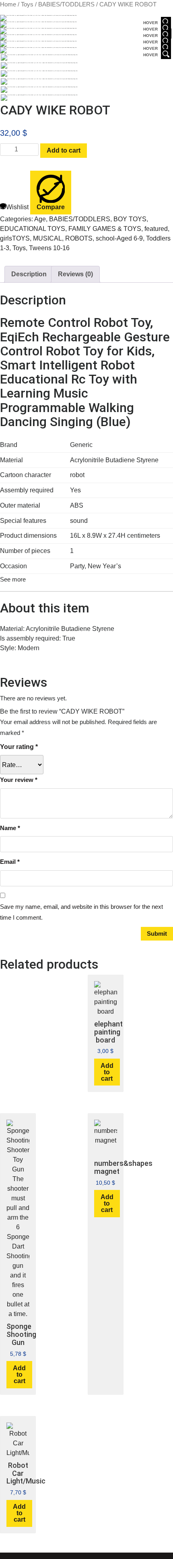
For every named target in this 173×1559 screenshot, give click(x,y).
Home (8, 4)
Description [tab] (29, 274)
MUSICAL (47, 238)
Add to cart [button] (107, 1072)
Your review (18, 779)
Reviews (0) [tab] (75, 274)
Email (10, 861)
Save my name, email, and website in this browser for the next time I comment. (81, 912)
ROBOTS (79, 238)
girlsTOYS (15, 238)
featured (156, 228)
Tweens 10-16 (49, 248)
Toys (27, 4)
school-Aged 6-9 (119, 238)
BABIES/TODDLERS (66, 4)
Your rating (19, 746)
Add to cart (63, 150)
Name (10, 827)
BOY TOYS (129, 219)
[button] (13, 579)
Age (40, 219)
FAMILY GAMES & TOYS (104, 228)
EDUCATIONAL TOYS (32, 228)
